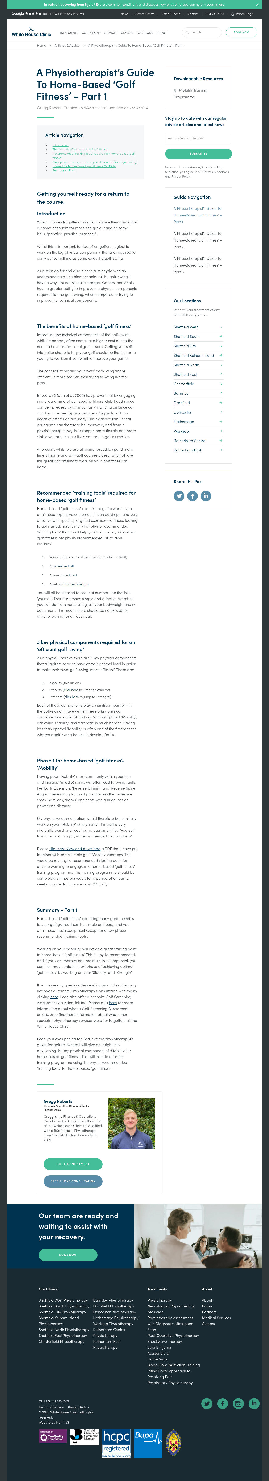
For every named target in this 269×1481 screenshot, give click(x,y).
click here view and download (74, 849)
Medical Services (216, 1318)
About (162, 33)
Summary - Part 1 (64, 170)
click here (71, 690)
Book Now (68, 1255)
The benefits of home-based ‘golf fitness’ (80, 149)
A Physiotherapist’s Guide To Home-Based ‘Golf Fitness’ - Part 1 (136, 46)
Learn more (215, 5)
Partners (209, 1312)
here (54, 997)
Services (110, 33)
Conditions (91, 33)
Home (41, 46)
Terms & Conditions (216, 172)
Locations (145, 33)
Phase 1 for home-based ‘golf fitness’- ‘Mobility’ (84, 166)
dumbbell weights (75, 584)
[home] (31, 31)
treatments (68, 33)
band (73, 575)
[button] (68, 33)
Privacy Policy (180, 176)
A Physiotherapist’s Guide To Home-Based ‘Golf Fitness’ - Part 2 (198, 240)
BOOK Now (241, 32)
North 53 (62, 1422)
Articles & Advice (67, 46)
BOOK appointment (73, 1164)
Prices (207, 1306)
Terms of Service (51, 1407)
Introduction (61, 145)
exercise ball (64, 566)
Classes (127, 33)
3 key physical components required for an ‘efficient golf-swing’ (95, 162)
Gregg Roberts (49, 108)
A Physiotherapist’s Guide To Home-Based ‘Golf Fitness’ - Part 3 (198, 265)
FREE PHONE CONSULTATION (73, 1181)
